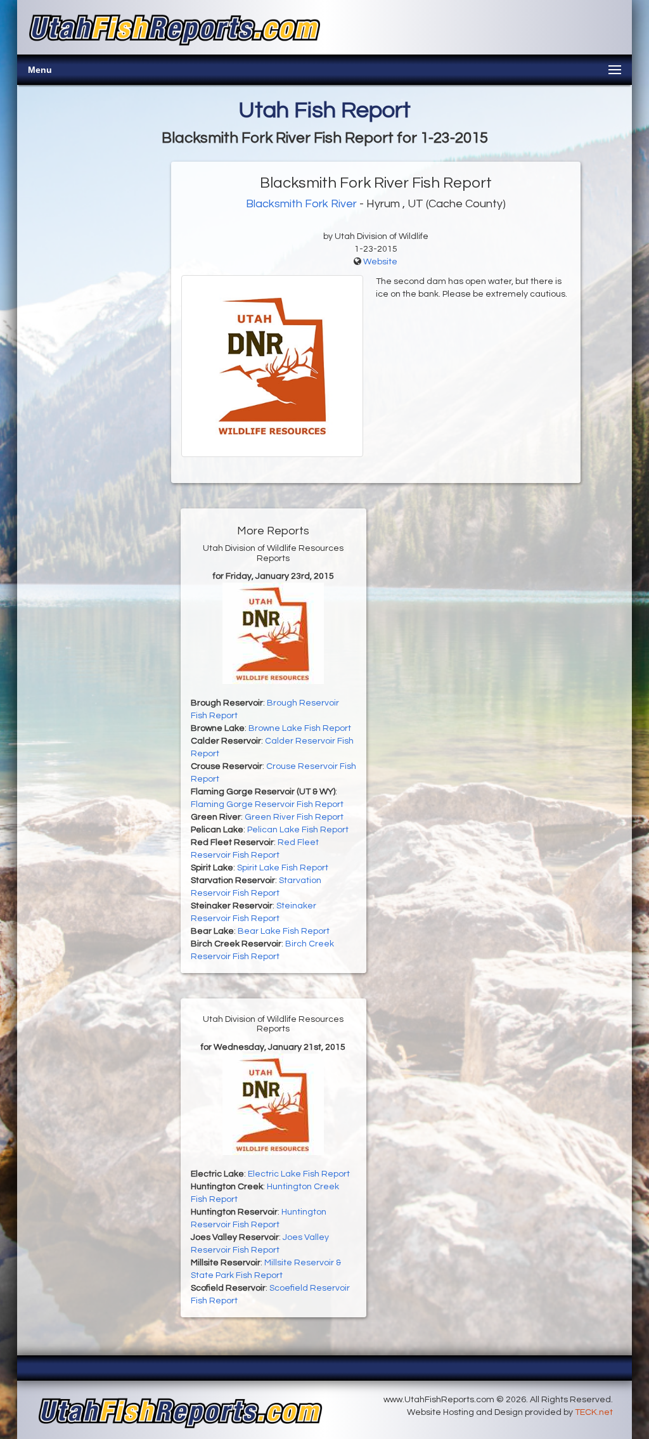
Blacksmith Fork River (301, 204)
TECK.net (594, 1412)
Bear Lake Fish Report (284, 931)
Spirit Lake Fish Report (282, 867)
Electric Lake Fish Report (299, 1174)
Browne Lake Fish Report (299, 728)
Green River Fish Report (294, 817)
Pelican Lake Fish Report (298, 829)
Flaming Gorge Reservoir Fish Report (267, 804)
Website (380, 261)
